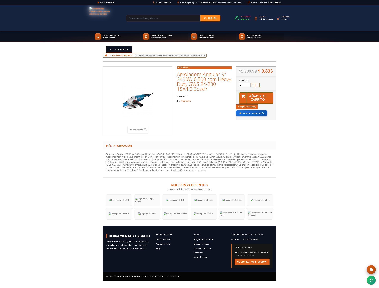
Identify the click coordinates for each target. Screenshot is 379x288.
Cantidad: (243, 80)
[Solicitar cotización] (371, 269)
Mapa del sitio (200, 257)
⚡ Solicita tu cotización (251, 113)
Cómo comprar (163, 244)
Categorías (119, 49)
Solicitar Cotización (202, 248)
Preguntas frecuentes (204, 239)
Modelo (180, 96)
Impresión (186, 101)
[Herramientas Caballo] (100, 18)
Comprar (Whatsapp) (247, 107)
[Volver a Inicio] (106, 55)
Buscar (212, 18)
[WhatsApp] (371, 280)
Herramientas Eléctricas (122, 55)
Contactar (198, 253)
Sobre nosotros (163, 239)
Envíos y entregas (202, 244)
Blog (158, 248)
